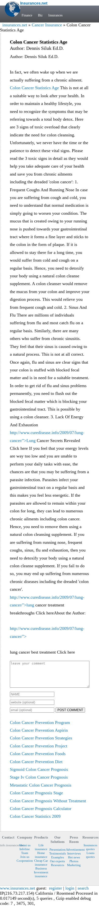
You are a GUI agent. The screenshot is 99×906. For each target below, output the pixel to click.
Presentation (58, 849)
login (69, 888)
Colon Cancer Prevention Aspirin (39, 730)
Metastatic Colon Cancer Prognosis (40, 785)
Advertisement (74, 849)
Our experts (57, 861)
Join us (24, 857)
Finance (27, 15)
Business (41, 868)
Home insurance (41, 855)
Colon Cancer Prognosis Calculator (40, 808)
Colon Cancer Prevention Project (38, 746)
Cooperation (25, 860)
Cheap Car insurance (41, 862)
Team (24, 853)
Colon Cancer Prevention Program (40, 722)
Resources (57, 865)
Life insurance (41, 847)
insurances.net (14, 24)
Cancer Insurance (47, 24)
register (55, 888)
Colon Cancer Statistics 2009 (35, 816)
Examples (57, 857)
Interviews (74, 853)
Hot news (74, 857)
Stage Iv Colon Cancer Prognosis (39, 777)
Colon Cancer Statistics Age (34, 87)
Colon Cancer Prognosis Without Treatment (48, 800)
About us (25, 845)
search (83, 888)
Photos (73, 861)
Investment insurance (41, 874)
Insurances (55, 15)
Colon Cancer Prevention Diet (36, 761)
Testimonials (57, 853)
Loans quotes (90, 855)
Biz (40, 15)
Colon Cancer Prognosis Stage (36, 792)
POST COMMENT (70, 710)
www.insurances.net (17, 888)
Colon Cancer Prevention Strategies (41, 738)
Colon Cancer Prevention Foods (38, 753)
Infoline (24, 849)
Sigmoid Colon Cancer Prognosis (39, 769)
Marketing (74, 865)
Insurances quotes (90, 847)
